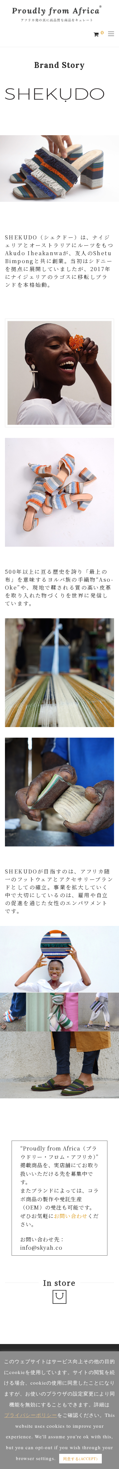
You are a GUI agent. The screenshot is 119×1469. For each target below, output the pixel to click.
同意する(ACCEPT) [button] (80, 1458)
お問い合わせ (71, 1216)
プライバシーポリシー (30, 1415)
